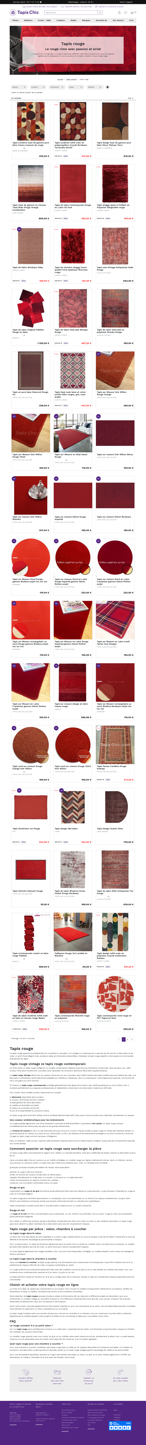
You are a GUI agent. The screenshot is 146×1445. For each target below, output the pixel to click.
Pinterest (117, 1420)
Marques (86, 20)
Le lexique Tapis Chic (95, 1420)
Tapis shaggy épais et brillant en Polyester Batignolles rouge (113, 206)
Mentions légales (67, 1422)
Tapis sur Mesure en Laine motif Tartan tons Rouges (113, 642)
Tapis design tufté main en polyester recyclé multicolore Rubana (111, 955)
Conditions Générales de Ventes (73, 1417)
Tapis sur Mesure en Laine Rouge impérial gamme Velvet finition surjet (71, 644)
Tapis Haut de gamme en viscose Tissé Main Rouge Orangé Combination (29, 207)
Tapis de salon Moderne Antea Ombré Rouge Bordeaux (70, 892)
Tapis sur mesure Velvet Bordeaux (114, 517)
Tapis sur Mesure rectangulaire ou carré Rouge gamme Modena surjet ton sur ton (30, 644)
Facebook (117, 1415)
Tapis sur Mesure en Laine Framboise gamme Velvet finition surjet (29, 706)
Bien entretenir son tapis (96, 1415)
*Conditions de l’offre (69, 1420)
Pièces (15, 20)
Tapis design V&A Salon (66, 828)
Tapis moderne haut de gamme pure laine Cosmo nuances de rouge (30, 143)
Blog (115, 1410)
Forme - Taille (44, 20)
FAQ (89, 1425)
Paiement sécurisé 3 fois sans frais (57, 1381)
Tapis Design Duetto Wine (110, 828)
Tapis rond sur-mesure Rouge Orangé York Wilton (27, 767)
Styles (73, 20)
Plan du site (66, 1425)
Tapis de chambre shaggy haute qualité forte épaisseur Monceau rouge (71, 269)
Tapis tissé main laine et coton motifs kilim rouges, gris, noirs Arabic (70, 394)
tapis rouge (103, 56)
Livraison (65, 1415)
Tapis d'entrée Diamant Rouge (27, 891)
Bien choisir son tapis (95, 1412)
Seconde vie (101, 20)
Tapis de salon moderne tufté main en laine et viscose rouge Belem (30, 1016)
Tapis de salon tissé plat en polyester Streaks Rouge (110, 331)
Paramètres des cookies (70, 1427)
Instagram (117, 1417)
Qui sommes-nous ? (68, 1410)
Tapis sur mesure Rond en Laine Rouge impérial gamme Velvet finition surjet (71, 581)
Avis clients (92, 1422)
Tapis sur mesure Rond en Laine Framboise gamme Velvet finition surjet (113, 581)
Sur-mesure (118, 20)
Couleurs (61, 20)
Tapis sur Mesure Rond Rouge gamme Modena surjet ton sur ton (29, 580)
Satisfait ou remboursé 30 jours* (88, 1381)
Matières (28, 20)
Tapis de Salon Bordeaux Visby (27, 267)
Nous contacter (67, 1412)
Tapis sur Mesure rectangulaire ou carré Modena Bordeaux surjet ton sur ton (114, 706)
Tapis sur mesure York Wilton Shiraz (115, 454)
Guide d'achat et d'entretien (97, 1410)
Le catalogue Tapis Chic (96, 1417)
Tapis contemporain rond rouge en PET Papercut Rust (114, 1016)
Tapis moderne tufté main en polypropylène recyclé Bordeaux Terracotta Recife (71, 145)
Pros (131, 20)
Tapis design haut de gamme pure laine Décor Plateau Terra (114, 143)
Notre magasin (126, 2)
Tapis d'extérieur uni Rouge (26, 828)
